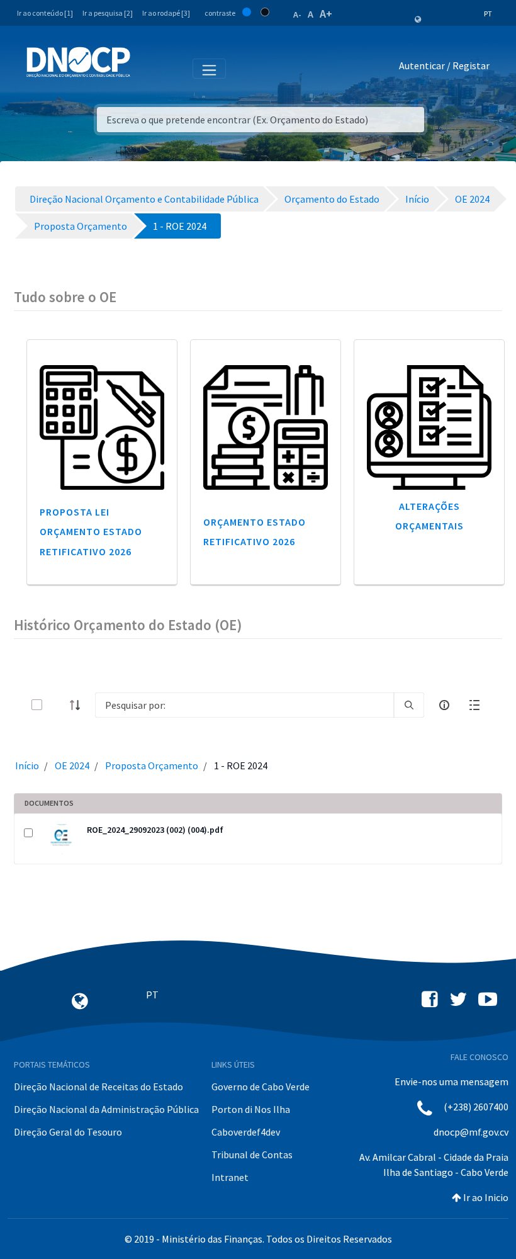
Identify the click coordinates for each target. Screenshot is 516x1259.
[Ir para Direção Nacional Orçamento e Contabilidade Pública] (78, 62)
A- (297, 14)
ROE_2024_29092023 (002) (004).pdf (155, 829)
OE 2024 (72, 765)
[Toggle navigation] (147, 68)
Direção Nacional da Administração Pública (106, 1109)
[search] (409, 705)
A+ (326, 13)
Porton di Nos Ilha (250, 1109)
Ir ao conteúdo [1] (45, 13)
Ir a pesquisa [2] (107, 13)
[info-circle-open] (444, 705)
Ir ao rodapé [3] (166, 13)
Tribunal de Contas (252, 1154)
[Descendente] (79, 705)
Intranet (230, 1177)
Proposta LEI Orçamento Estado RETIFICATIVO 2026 (91, 531)
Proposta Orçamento (151, 765)
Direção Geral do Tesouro (68, 1132)
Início (27, 765)
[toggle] (57, 704)
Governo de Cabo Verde (260, 1086)
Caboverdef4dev (245, 1132)
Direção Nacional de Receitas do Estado (98, 1086)
